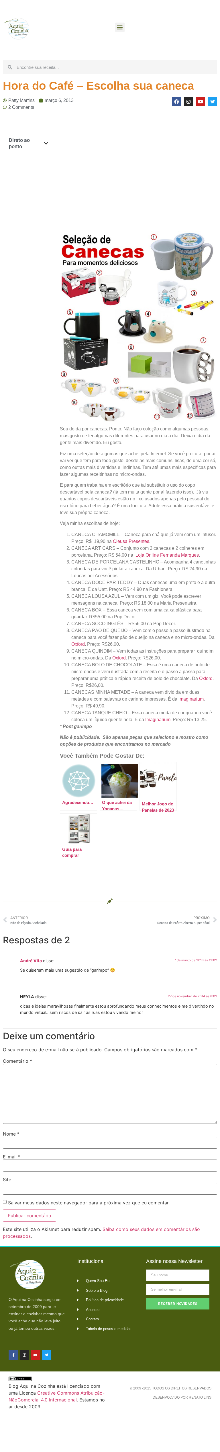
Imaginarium (191, 699)
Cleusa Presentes (131, 541)
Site (7, 1179)
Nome (11, 1134)
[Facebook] (176, 101)
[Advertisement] (28, 247)
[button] (120, 27)
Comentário (17, 1061)
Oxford (78, 644)
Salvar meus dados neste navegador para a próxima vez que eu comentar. (89, 1202)
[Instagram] (188, 101)
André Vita (31, 960)
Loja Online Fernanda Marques (167, 555)
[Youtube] (200, 101)
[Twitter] (212, 101)
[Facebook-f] (13, 1355)
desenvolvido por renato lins (182, 1397)
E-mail (11, 1156)
